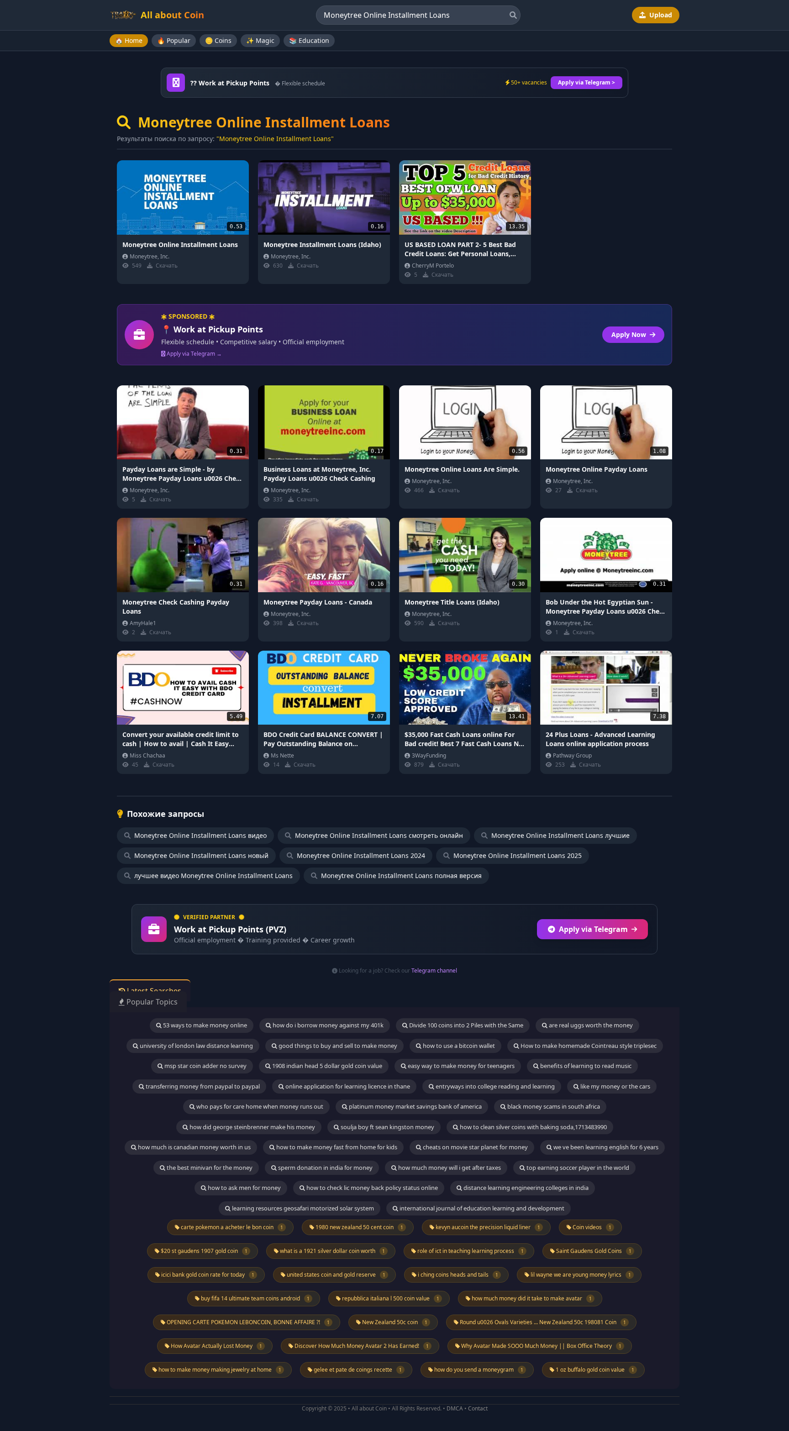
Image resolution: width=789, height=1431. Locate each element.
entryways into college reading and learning (494, 1086)
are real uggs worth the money (590, 1025)
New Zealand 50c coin (394, 1322)
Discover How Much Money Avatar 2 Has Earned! (361, 1346)
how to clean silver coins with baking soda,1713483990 (532, 1127)
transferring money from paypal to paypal (202, 1086)
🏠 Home (128, 40)
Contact (478, 1408)
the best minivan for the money (208, 1167)
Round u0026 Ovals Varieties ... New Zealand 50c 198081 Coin (542, 1322)
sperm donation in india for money (325, 1167)
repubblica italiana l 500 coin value (390, 1298)
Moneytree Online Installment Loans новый (200, 855)
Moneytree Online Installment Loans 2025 (517, 855)
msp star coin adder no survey (205, 1066)
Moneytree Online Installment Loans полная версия (400, 875)
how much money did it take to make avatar (531, 1298)
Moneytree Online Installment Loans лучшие (559, 835)
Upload (659, 15)
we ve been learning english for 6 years (605, 1147)
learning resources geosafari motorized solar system (302, 1208)
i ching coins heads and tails (457, 1274)
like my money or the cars (614, 1086)
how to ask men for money (243, 1188)
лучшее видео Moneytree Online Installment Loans (212, 875)
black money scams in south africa (553, 1106)
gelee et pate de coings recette (357, 1369)
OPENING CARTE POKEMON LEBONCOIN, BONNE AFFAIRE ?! (247, 1322)
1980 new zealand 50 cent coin (358, 1227)
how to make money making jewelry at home (219, 1369)
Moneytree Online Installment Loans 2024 (360, 855)
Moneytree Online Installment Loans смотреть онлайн (378, 835)
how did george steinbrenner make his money (251, 1127)
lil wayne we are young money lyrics (580, 1274)
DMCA (455, 1408)
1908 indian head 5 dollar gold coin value (326, 1066)
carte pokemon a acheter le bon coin (231, 1227)
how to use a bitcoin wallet (458, 1046)
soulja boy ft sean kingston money (386, 1127)
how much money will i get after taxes (449, 1167)
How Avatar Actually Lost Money (215, 1346)
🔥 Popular (173, 40)
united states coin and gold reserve (335, 1274)
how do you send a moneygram (478, 1369)
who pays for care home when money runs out (259, 1106)
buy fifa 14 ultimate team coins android (255, 1298)
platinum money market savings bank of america (414, 1106)
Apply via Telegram (593, 929)
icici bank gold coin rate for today (207, 1274)
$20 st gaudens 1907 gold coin (203, 1251)
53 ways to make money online (204, 1025)
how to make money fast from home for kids (336, 1147)
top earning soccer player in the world (577, 1167)
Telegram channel (434, 970)
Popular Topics (151, 1002)
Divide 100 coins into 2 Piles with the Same (465, 1025)
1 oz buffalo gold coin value (594, 1369)
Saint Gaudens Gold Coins (593, 1251)
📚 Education (309, 40)
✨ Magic (260, 40)
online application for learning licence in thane (347, 1086)
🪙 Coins (218, 40)
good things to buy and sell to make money (337, 1046)
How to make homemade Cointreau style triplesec (588, 1046)
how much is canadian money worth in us (194, 1147)
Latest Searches (153, 991)
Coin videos (591, 1227)
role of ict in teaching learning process (470, 1251)
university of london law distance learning (195, 1046)
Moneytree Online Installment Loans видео (199, 835)
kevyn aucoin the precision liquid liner (487, 1227)
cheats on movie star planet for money (474, 1147)
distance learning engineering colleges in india (525, 1188)
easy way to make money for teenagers (460, 1066)
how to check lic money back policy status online (371, 1188)
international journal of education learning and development (481, 1208)
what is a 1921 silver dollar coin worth (332, 1251)
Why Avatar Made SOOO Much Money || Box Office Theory (540, 1346)
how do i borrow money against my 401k (327, 1025)
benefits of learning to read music (585, 1066)
